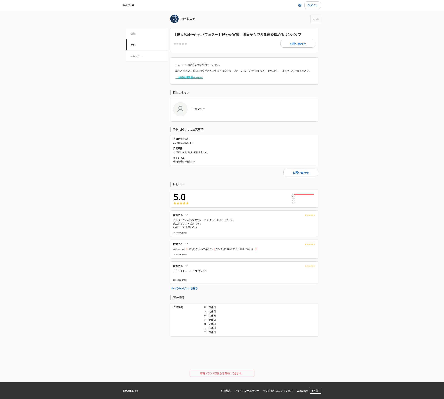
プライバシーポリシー (247, 390)
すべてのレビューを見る (184, 288)
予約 (133, 44)
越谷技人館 (128, 5)
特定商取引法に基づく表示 (277, 390)
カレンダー (136, 56)
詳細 (133, 33)
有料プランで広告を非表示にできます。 (222, 373)
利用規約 (226, 390)
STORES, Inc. (130, 390)
